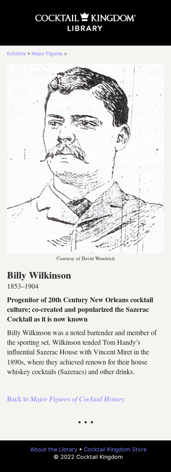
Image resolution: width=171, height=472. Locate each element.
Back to (66, 398)
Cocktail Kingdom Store (115, 449)
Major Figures (47, 53)
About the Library (53, 449)
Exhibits (16, 53)
